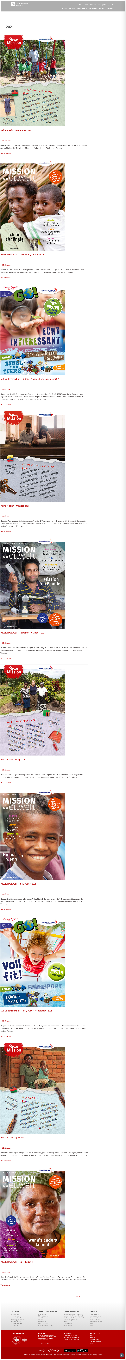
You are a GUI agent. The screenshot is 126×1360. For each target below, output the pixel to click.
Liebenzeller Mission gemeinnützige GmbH (40, 1355)
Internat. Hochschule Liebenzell (73, 1314)
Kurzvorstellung (42, 1314)
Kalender (86, 5)
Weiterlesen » (5, 153)
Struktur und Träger (43, 1323)
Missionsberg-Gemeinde (71, 1320)
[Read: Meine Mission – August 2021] (32, 710)
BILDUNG (72, 8)
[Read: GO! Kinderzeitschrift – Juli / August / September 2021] (32, 961)
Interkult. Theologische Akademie (73, 1316)
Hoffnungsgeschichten (18, 1320)
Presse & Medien (95, 1320)
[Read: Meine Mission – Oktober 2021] (32, 456)
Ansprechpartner (95, 1314)
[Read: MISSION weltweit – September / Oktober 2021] (32, 583)
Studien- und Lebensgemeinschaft (74, 1318)
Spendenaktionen (16, 1323)
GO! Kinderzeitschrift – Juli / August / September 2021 (26, 1010)
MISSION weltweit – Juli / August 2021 (18, 884)
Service (93, 1311)
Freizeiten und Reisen (70, 1335)
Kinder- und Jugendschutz (45, 1325)
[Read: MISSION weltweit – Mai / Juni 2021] (32, 1212)
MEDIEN (101, 8)
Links (91, 1325)
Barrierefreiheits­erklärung (88, 1355)
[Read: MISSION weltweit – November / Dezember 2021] (32, 205)
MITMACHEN (93, 8)
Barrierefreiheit (75, 1355)
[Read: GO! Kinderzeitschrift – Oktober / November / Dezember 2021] (32, 329)
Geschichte (41, 1318)
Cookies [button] (100, 1355)
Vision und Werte (43, 1316)
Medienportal (68, 1325)
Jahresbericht (15, 1314)
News (80, 5)
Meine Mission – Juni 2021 (12, 1137)
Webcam (92, 1343)
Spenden (15, 1311)
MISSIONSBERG (82, 8)
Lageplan (93, 1318)
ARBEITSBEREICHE (71, 1311)
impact (66, 1321)
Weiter (79, 1296)
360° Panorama (101, 1318)
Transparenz (15, 1316)
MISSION (65, 8)
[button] (113, 5)
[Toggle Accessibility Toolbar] (121, 1355)
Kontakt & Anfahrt (95, 1316)
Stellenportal (102, 5)
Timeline (40, 1320)
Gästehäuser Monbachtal (71, 1337)
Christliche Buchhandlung (71, 1339)
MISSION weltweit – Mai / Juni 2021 (16, 1262)
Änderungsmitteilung (96, 1321)
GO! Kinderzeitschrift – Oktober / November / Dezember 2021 (29, 379)
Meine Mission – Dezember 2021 (15, 130)
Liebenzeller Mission (47, 1311)
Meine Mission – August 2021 (13, 759)
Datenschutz (65, 1355)
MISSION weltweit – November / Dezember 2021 (23, 254)
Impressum (57, 1355)
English (109, 5)
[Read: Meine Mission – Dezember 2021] (32, 80)
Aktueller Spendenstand (18, 1318)
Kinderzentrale (68, 1323)
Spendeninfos (15, 1325)
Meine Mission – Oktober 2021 (14, 506)
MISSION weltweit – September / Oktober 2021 (22, 632)
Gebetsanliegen (94, 1339)
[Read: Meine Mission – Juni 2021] (32, 1088)
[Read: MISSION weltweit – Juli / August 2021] (32, 834)
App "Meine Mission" (96, 1341)
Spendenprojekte (16, 1321)
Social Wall (93, 5)
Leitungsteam (42, 1321)
